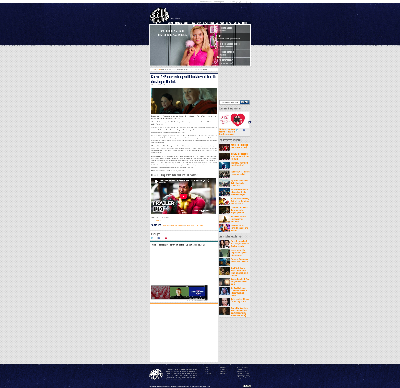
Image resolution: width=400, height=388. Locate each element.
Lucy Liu (174, 225)
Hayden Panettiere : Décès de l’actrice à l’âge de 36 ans (240, 300)
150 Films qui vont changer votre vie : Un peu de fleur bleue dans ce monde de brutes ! (227, 133)
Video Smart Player (192, 300)
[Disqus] (184, 332)
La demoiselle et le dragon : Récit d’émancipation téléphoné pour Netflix (239, 210)
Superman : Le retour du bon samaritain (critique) (239, 164)
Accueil (153, 69)
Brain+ (245, 22)
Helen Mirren (166, 225)
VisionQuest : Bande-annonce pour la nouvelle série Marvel (240, 260)
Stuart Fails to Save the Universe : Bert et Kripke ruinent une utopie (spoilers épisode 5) (239, 272)
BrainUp (229, 22)
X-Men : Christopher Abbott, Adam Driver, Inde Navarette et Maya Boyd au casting (240, 243)
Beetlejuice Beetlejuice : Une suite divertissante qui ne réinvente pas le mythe (239, 192)
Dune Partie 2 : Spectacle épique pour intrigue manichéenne (238, 219)
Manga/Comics (208, 22)
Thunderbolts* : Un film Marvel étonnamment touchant (240, 173)
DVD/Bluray (196, 22)
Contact (240, 379)
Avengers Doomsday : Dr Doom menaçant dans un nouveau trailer (240, 281)
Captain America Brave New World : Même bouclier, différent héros (239, 183)
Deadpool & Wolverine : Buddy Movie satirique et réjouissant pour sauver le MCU (240, 201)
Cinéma (170, 22)
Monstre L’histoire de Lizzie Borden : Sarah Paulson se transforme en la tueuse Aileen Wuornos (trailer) (239, 312)
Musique (187, 22)
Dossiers (171, 30)
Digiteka (205, 300)
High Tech (238, 33)
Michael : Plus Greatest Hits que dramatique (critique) (239, 146)
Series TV (178, 22)
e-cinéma (171, 33)
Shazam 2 (181, 225)
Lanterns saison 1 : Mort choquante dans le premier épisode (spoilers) (239, 252)
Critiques (171, 26)
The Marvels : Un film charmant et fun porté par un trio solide (239, 228)
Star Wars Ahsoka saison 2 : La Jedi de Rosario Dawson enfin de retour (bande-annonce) (239, 292)
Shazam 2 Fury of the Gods (194, 225)
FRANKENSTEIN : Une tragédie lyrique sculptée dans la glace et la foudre (240, 156)
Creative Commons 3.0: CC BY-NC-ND (201, 386)
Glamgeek (238, 30)
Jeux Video (220, 22)
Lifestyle (237, 22)
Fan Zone (245, 26)
